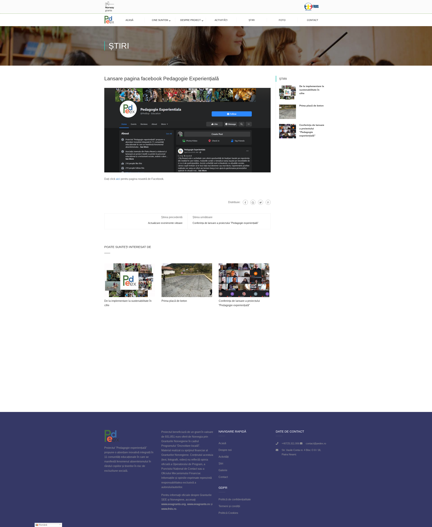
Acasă (129, 20)
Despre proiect (190, 20)
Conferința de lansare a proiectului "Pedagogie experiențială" (225, 222)
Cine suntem (160, 20)
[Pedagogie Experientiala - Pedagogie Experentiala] (109, 20)
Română (42, 525)
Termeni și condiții (229, 506)
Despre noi (225, 450)
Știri (252, 20)
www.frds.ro (168, 508)
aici (118, 178)
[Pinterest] (268, 202)
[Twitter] (260, 202)
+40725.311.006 (290, 443)
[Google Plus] (252, 202)
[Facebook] (245, 202)
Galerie (223, 470)
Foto (282, 20)
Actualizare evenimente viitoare (165, 222)
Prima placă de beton (174, 300)
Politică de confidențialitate (235, 499)
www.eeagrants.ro (198, 504)
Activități (221, 20)
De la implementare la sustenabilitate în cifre (311, 90)
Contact (312, 20)
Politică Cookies (228, 512)
